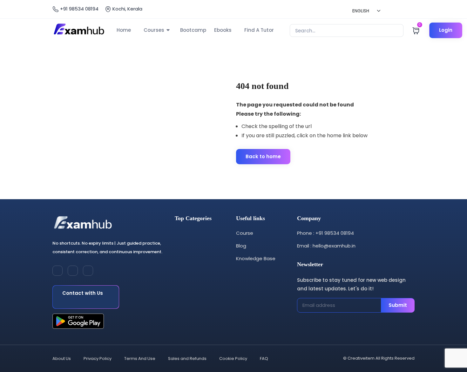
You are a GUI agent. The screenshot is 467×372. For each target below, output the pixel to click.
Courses (154, 30)
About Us (61, 358)
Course (244, 233)
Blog (241, 245)
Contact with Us (82, 293)
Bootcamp (193, 30)
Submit (398, 305)
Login (445, 30)
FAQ (264, 358)
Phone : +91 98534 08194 (325, 233)
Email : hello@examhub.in (326, 245)
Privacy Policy (98, 358)
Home (124, 30)
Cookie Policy (233, 358)
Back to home (263, 156)
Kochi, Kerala (126, 8)
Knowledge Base (255, 258)
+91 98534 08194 (78, 8)
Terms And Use (139, 358)
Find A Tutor (259, 30)
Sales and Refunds (187, 358)
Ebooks (223, 30)
